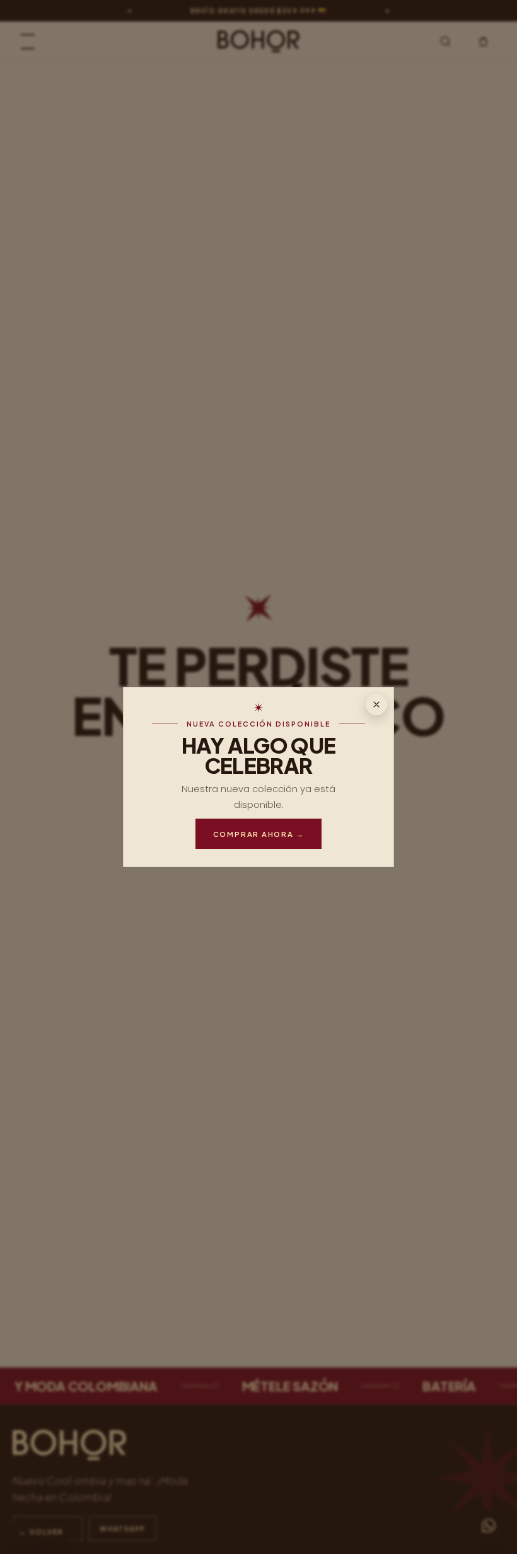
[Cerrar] (376, 704)
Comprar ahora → (259, 833)
